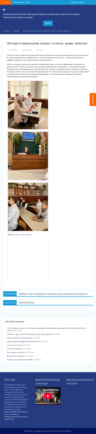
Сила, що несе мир (14, 345)
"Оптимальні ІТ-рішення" (62, 431)
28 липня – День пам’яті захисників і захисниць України (29, 334)
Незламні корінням (14, 349)
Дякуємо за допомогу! (15, 356)
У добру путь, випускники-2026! (19, 360)
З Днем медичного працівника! (19, 338)
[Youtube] (91, 2)
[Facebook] (86, 2)
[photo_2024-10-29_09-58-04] (27, 105)
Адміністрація (27, 50)
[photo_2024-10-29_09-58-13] (27, 206)
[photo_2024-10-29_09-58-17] (27, 257)
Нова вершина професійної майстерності (23, 341)
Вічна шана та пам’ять (16, 352)
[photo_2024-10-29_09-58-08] (27, 156)
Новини (39, 50)
